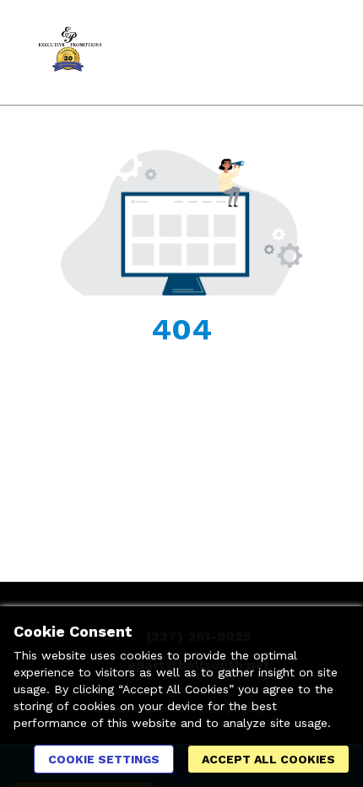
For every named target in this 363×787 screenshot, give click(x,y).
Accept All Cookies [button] (268, 759)
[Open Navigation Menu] (316, 52)
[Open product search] (283, 52)
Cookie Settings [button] (104, 759)
